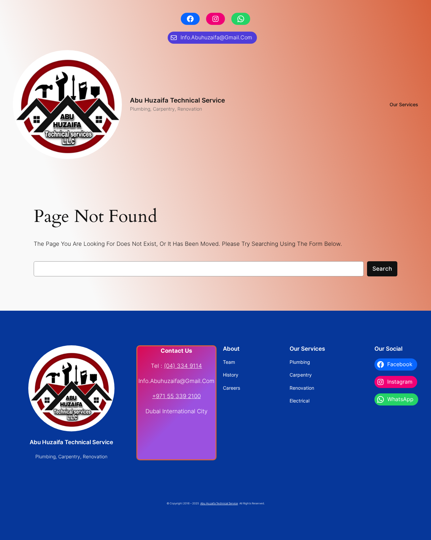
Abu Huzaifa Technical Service (177, 100)
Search (382, 268)
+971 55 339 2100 (176, 396)
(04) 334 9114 (183, 365)
